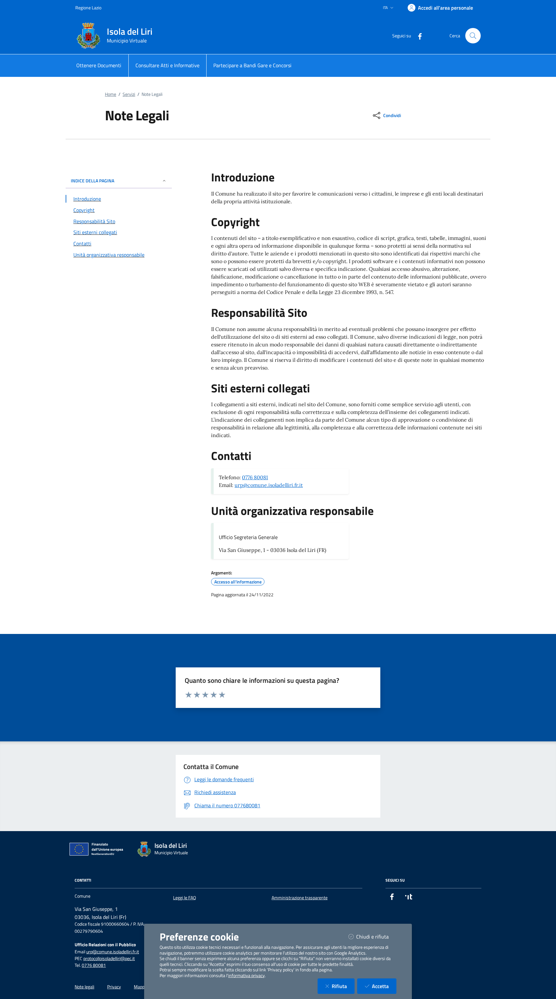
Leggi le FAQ (184, 897)
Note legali (84, 986)
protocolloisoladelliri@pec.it (109, 958)
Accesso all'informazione (238, 581)
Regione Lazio (88, 7)
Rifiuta (343, 986)
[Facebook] (417, 35)
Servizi (129, 94)
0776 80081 (255, 477)
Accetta (384, 986)
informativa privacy (246, 975)
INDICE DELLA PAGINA (92, 180)
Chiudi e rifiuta (376, 936)
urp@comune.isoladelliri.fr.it (269, 485)
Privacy (114, 986)
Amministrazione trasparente (300, 897)
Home (110, 94)
